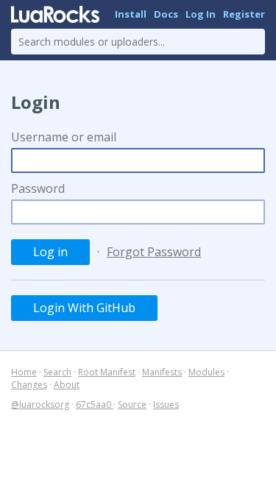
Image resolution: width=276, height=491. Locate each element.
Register (244, 14)
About (66, 384)
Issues (166, 404)
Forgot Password (154, 252)
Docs (166, 14)
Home (24, 372)
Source (132, 404)
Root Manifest (106, 372)
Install (130, 14)
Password (38, 188)
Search (57, 372)
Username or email (63, 137)
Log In (200, 14)
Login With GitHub (84, 308)
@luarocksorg (40, 404)
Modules (206, 372)
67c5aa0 (94, 404)
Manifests (162, 372)
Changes (29, 384)
